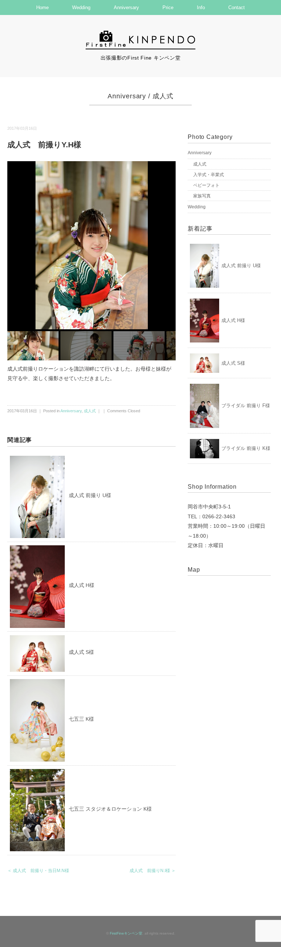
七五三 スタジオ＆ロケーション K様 (110, 809)
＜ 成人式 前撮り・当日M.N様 (38, 870)
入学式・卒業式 (208, 174)
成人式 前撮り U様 (90, 495)
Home (42, 7)
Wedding (81, 7)
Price (167, 7)
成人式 (163, 96)
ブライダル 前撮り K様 (245, 448)
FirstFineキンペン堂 (126, 933)
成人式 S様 (81, 652)
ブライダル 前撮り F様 (245, 405)
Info (201, 7)
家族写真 (202, 195)
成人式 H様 (81, 585)
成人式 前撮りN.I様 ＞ (153, 870)
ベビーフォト (206, 185)
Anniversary (126, 7)
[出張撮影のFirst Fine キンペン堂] (140, 34)
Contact (236, 7)
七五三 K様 (81, 719)
